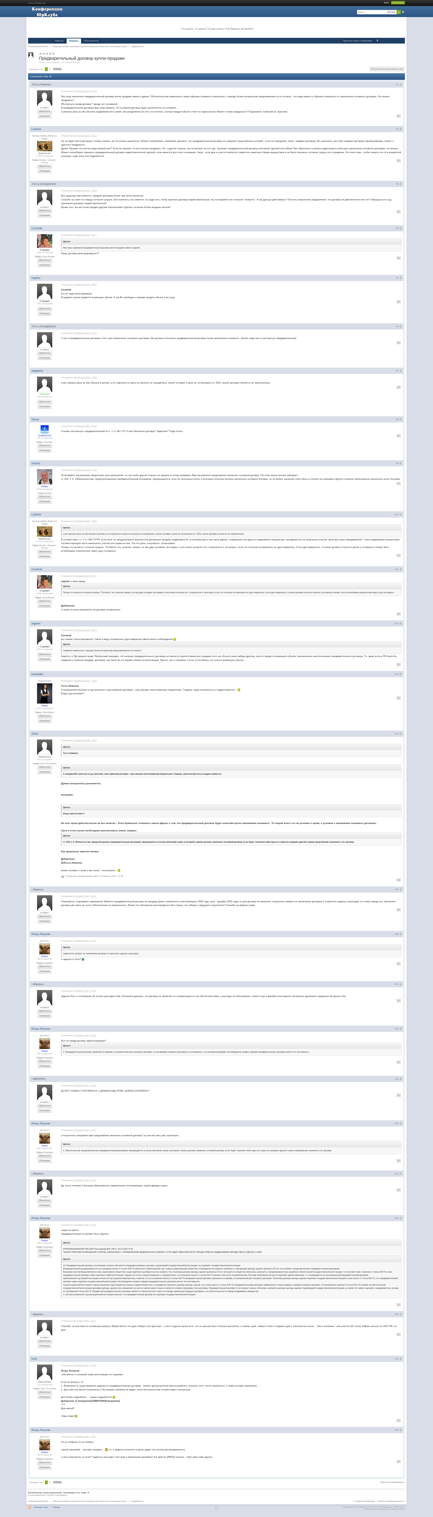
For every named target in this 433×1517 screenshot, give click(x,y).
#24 (397, 1359)
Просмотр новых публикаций (357, 40)
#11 (397, 569)
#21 (397, 1173)
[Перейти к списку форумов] (47, 11)
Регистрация (398, 3)
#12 (397, 623)
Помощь (56, 1507)
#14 (397, 734)
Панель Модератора (36, 3)
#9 (397, 463)
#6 (397, 326)
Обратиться (44, 111)
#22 (397, 1218)
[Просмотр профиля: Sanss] (44, 429)
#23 (397, 1314)
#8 (397, 419)
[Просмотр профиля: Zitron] (44, 747)
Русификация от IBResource (392, 1507)
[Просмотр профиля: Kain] (44, 1372)
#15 (397, 889)
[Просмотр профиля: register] (44, 291)
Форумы (73, 40)
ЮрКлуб (59, 40)
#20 (397, 1123)
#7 (397, 371)
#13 (397, 674)
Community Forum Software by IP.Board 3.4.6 (361, 1507)
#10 (397, 514)
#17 (397, 984)
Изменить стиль (41, 1507)
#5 (397, 278)
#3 (397, 184)
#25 (397, 1430)
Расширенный (403, 12)
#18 (397, 1029)
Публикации (44, 116)
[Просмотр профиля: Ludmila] (44, 146)
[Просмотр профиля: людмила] (44, 384)
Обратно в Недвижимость (392, 1482)
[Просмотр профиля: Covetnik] (44, 241)
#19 (397, 1079)
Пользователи (91, 40)
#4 (397, 228)
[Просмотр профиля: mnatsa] (44, 477)
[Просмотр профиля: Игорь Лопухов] (44, 948)
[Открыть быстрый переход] (377, 41)
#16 (397, 934)
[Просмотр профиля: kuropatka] (44, 693)
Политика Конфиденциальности (390, 1501)
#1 (397, 84)
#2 (397, 129)
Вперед (57, 69)
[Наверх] (216, 1508)
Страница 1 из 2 (36, 69)
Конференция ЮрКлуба (38, 1501)
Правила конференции (365, 1501)
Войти (386, 3)
